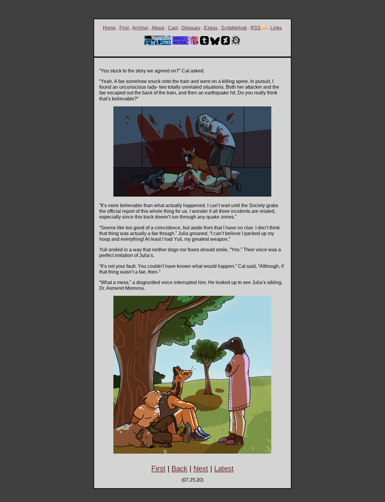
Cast (173, 27)
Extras (210, 27)
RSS (256, 27)
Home (109, 27)
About (158, 27)
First (124, 27)
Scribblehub (234, 27)
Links (276, 27)
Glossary (190, 27)
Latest (224, 468)
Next (200, 468)
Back (179, 468)
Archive (140, 27)
